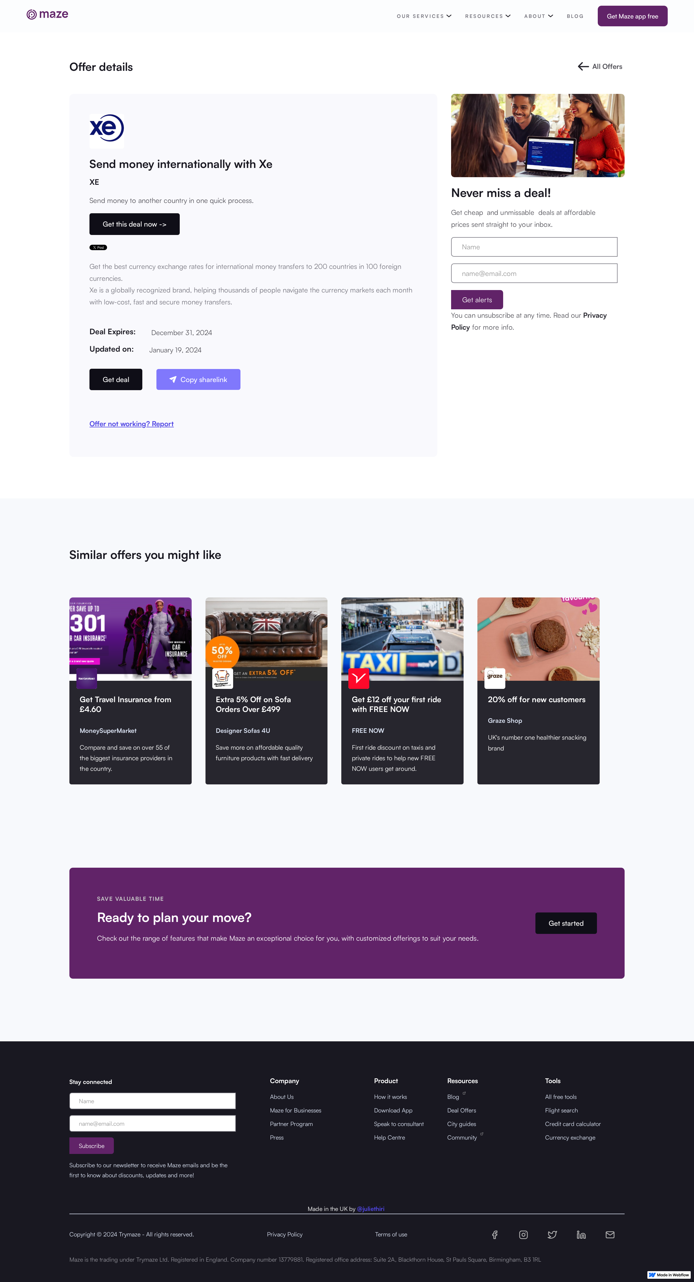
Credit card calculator (573, 1123)
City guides (461, 1123)
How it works (390, 1096)
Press (277, 1137)
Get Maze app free (632, 16)
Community (463, 1137)
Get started (566, 923)
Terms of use (391, 1234)
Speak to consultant (399, 1123)
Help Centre (389, 1137)
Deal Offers (461, 1110)
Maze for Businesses (295, 1110)
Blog (454, 1096)
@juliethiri (370, 1208)
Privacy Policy (285, 1234)
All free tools (561, 1096)
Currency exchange (570, 1137)
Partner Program (291, 1123)
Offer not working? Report (131, 423)
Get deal (116, 379)
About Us (282, 1096)
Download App (393, 1110)
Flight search (561, 1110)
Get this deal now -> (135, 224)
